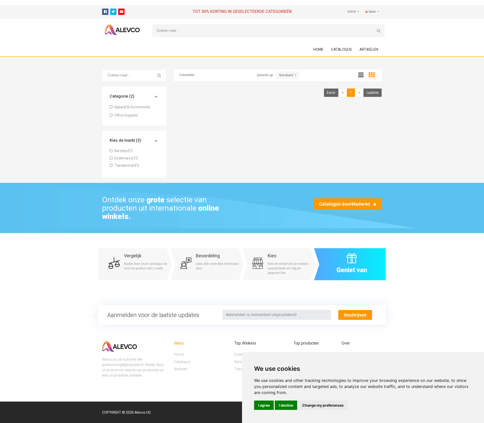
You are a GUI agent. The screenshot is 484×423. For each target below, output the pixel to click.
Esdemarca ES (126, 158)
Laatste (373, 93)
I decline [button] (286, 405)
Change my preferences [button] (323, 405)
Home (318, 49)
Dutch (352, 11)
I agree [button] (264, 405)
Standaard (286, 75)
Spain (372, 11)
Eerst (331, 93)
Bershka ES (123, 151)
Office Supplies (125, 115)
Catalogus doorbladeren (345, 204)
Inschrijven (355, 315)
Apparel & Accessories (131, 107)
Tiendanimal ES (126, 165)
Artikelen (368, 49)
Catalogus (341, 49)
